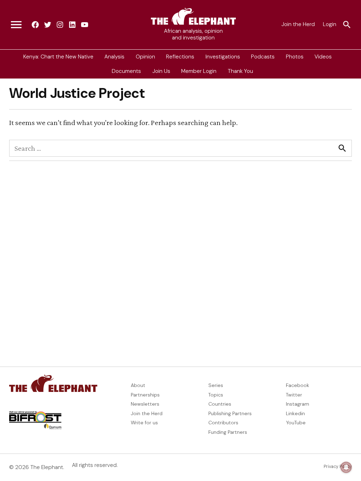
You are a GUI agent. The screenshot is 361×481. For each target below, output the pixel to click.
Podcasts (263, 56)
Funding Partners (227, 432)
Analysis (114, 56)
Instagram (297, 404)
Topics (215, 395)
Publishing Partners (230, 413)
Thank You (240, 71)
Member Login (198, 71)
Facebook (297, 385)
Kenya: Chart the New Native (58, 56)
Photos (295, 56)
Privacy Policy (338, 466)
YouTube (296, 422)
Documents (126, 71)
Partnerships (145, 395)
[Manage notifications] (346, 467)
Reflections (180, 56)
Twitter (294, 395)
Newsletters (145, 404)
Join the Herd (298, 24)
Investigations (223, 56)
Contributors (223, 422)
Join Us (161, 71)
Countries (219, 404)
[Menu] (16, 25)
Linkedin (295, 413)
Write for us (144, 422)
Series (215, 385)
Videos (323, 56)
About (138, 385)
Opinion (145, 56)
